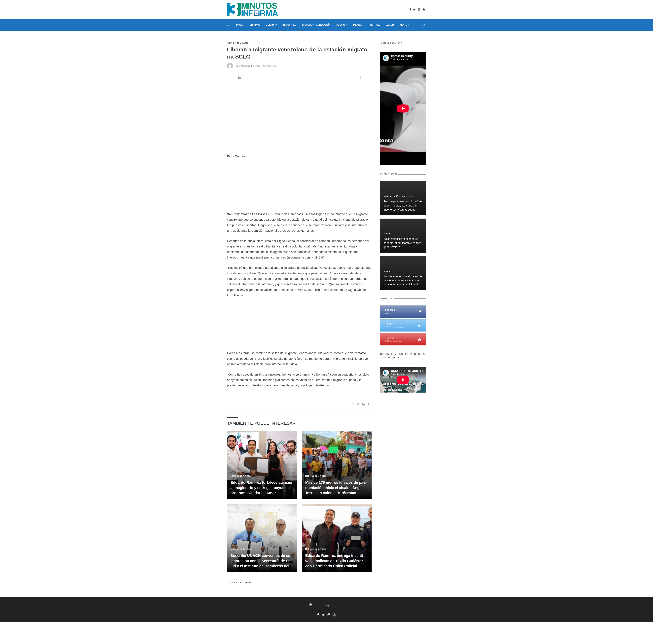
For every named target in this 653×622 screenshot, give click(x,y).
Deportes (289, 24)
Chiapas (254, 24)
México (358, 24)
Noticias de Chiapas (237, 43)
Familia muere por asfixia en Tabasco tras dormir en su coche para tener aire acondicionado (402, 280)
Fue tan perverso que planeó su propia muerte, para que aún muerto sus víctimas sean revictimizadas (402, 206)
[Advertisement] (299, 187)
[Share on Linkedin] (369, 404)
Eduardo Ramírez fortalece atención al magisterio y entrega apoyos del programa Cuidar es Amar (261, 487)
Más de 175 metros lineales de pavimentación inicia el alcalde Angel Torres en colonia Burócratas (336, 487)
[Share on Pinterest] (363, 404)
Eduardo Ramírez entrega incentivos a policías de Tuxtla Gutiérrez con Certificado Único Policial (334, 560)
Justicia (341, 24)
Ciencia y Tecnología (316, 24)
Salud (390, 24)
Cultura (271, 24)
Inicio (240, 24)
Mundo (387, 233)
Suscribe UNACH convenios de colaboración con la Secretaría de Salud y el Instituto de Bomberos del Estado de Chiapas (261, 561)
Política (374, 24)
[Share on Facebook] (351, 404)
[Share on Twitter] (357, 404)
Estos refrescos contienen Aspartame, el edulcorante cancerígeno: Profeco (402, 242)
